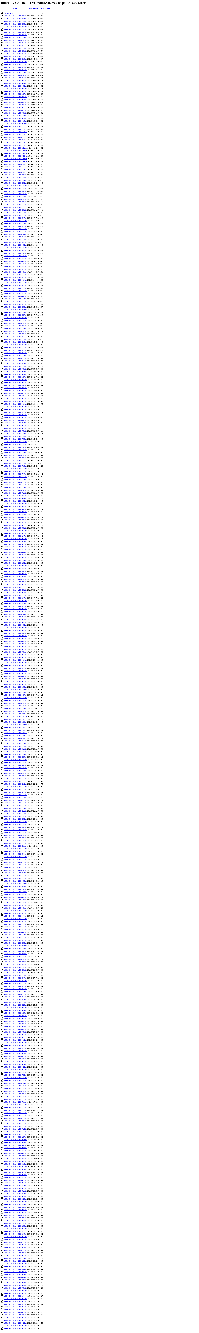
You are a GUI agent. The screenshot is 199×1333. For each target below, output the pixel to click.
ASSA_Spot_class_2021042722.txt (15, 1132)
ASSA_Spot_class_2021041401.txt (15, 245)
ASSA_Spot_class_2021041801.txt (15, 498)
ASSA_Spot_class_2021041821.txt (15, 552)
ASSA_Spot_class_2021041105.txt (15, 134)
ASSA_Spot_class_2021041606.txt (15, 385)
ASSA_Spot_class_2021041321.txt (15, 234)
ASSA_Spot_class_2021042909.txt (15, 1226)
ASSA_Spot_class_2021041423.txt (15, 304)
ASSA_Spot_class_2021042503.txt (15, 951)
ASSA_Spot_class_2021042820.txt (15, 1191)
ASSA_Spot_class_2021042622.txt (15, 1067)
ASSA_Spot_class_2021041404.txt (15, 253)
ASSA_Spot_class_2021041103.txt (15, 132)
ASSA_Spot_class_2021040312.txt (15, 16)
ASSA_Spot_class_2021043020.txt (15, 1320)
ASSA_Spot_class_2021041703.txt (15, 439)
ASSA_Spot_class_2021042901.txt (15, 1204)
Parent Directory (9, 13)
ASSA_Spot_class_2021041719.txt (15, 482)
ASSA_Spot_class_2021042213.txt (15, 787)
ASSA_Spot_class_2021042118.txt (15, 735)
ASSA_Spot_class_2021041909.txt (15, 582)
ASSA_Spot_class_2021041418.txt (15, 291)
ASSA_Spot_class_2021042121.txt (15, 743)
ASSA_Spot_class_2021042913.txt (15, 1237)
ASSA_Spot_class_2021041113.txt (15, 151)
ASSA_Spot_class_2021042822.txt (15, 1196)
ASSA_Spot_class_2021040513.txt (15, 51)
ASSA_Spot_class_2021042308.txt (15, 838)
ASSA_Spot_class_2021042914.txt (15, 1239)
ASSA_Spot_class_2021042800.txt (15, 1137)
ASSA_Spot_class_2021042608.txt (15, 1029)
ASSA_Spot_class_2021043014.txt (15, 1304)
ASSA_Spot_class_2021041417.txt (15, 288)
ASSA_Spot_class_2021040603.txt (15, 89)
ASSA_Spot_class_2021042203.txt (15, 760)
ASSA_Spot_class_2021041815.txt (15, 536)
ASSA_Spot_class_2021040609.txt (15, 105)
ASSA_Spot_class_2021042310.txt (15, 843)
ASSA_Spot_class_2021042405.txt (15, 894)
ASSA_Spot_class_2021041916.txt (15, 601)
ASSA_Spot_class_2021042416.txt (15, 921)
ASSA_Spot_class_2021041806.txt (15, 512)
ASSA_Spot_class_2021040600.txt (15, 80)
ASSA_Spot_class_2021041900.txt (15, 557)
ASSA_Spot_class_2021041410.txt (15, 269)
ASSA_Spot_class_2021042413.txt (15, 913)
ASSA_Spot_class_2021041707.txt (15, 450)
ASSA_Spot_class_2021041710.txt (15, 458)
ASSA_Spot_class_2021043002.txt (15, 1272)
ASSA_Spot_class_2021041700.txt (15, 431)
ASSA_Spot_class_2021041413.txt (15, 277)
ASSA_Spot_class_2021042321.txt (15, 873)
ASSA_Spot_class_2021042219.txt (15, 803)
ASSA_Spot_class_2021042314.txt (15, 854)
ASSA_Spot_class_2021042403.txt (15, 889)
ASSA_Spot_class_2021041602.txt (15, 374)
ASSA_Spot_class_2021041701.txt (15, 434)
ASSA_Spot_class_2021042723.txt (15, 1134)
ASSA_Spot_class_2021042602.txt (15, 1013)
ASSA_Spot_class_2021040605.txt (15, 94)
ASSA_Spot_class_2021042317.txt (15, 862)
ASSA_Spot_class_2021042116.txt (15, 730)
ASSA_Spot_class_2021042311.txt (15, 846)
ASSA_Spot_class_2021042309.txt (15, 840)
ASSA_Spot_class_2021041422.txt (15, 301)
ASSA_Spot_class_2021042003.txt (15, 630)
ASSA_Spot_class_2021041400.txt (15, 242)
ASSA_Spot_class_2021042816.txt (15, 1180)
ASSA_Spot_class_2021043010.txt (15, 1293)
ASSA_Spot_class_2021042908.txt (15, 1223)
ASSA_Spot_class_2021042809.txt (15, 1161)
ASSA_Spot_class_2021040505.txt (15, 29)
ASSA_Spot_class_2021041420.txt (15, 296)
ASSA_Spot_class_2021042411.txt (15, 908)
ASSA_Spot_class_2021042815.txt (15, 1177)
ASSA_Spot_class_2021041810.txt (15, 522)
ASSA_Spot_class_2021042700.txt (15, 1072)
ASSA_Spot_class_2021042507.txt (15, 962)
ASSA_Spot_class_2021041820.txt (15, 549)
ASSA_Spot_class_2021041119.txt (15, 161)
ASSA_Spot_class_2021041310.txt (15, 204)
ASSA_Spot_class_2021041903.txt (15, 566)
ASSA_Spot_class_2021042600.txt (15, 1008)
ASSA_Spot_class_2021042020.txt (15, 676)
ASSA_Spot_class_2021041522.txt (15, 366)
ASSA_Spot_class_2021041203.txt (15, 177)
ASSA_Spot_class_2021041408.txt (15, 264)
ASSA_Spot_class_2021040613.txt (15, 113)
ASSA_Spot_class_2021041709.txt (15, 455)
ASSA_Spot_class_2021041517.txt (15, 353)
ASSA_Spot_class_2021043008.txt (15, 1288)
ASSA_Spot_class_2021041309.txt (15, 202)
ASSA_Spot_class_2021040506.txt (15, 32)
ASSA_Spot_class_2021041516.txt (15, 350)
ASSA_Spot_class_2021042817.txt (15, 1183)
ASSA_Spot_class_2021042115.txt (15, 727)
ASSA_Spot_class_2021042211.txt (15, 781)
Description (47, 8)
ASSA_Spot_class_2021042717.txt (15, 1118)
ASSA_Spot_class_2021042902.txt (15, 1207)
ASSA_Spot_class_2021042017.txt (15, 668)
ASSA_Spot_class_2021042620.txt (15, 1061)
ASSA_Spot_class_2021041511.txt (15, 336)
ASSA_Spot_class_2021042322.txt (15, 876)
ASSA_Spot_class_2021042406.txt (15, 897)
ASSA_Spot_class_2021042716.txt (15, 1115)
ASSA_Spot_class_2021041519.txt (15, 358)
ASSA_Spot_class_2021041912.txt (15, 590)
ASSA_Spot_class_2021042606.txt (15, 1024)
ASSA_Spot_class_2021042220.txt (15, 805)
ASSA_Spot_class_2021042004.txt (15, 633)
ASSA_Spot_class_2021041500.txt (15, 307)
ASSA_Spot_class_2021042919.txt (15, 1253)
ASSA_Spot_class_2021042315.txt (15, 857)
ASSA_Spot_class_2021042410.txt (15, 905)
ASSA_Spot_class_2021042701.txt (15, 1075)
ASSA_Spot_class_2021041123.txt (15, 172)
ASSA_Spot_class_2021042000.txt (15, 622)
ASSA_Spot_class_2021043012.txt (15, 1299)
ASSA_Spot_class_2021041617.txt (15, 412)
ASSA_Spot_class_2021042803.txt (15, 1145)
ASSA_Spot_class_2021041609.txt (15, 390)
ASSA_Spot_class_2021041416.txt (15, 285)
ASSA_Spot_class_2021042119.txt (15, 738)
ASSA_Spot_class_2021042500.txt (15, 943)
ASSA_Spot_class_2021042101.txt (15, 690)
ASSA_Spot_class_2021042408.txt (15, 902)
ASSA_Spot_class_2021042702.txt (15, 1078)
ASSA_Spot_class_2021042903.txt (15, 1210)
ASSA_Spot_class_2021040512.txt (15, 48)
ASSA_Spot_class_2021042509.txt (15, 967)
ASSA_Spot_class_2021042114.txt (15, 725)
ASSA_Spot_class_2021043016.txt (15, 1309)
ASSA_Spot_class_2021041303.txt (15, 186)
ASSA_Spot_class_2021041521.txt (15, 363)
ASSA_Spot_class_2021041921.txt (15, 614)
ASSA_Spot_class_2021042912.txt (15, 1234)
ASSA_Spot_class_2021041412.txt (15, 275)
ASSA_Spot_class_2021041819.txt (15, 547)
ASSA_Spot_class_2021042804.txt (15, 1148)
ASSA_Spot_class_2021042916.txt (15, 1245)
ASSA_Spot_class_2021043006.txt (15, 1282)
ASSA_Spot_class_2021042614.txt (15, 1045)
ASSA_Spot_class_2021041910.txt (15, 584)
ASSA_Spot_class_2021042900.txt (15, 1202)
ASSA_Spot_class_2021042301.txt (15, 819)
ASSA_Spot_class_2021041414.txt (15, 280)
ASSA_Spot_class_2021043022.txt (15, 1326)
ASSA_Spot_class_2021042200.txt (15, 752)
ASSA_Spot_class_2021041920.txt (15, 611)
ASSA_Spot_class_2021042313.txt (15, 851)
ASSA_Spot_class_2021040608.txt (15, 102)
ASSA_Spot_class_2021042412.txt (15, 911)
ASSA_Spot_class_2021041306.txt (15, 194)
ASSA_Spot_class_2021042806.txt (15, 1153)
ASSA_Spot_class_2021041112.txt (15, 148)
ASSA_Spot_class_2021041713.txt (15, 466)
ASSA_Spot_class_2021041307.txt (15, 196)
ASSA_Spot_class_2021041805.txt (15, 509)
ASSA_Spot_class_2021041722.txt (15, 490)
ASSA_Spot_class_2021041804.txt (15, 506)
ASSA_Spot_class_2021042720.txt (15, 1126)
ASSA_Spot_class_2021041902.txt (15, 563)
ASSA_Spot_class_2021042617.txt (15, 1053)
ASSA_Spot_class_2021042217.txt (15, 797)
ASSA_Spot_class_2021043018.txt (15, 1315)
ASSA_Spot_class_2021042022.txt (15, 681)
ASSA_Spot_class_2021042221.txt (15, 808)
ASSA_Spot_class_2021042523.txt (15, 1005)
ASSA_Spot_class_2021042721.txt (15, 1129)
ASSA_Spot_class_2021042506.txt (15, 959)
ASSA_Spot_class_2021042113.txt (15, 722)
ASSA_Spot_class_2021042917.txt (15, 1247)
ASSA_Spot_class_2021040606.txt (15, 97)
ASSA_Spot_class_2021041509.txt (15, 331)
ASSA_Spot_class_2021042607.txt (15, 1026)
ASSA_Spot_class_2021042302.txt (15, 822)
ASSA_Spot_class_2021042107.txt (15, 706)
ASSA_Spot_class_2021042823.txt (15, 1199)
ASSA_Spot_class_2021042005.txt (15, 636)
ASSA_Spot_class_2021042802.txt (15, 1142)
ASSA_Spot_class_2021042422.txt (15, 937)
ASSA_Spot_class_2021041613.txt (15, 401)
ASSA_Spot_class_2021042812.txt (15, 1169)
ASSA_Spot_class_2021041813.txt (15, 531)
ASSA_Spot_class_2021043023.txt (15, 1328)
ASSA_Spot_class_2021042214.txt (15, 789)
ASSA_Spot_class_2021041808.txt (15, 517)
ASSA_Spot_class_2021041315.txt (15, 218)
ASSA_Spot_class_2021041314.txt (15, 215)
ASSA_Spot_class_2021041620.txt (15, 420)
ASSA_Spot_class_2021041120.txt (15, 164)
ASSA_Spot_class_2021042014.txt (15, 660)
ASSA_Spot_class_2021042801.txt (15, 1140)
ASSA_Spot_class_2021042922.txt (15, 1261)
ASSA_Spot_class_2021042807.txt (15, 1156)
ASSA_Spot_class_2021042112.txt (15, 719)
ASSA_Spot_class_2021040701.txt (15, 116)
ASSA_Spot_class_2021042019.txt (15, 673)
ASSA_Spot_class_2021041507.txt (15, 326)
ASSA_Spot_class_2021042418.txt (15, 927)
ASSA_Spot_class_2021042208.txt (15, 773)
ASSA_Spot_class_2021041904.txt (15, 568)
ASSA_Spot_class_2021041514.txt (15, 345)
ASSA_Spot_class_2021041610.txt (15, 393)
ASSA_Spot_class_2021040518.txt (15, 64)
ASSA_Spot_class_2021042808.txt (15, 1158)
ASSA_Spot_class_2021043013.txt (15, 1301)
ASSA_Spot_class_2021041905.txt (15, 571)
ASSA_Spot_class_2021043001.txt (15, 1269)
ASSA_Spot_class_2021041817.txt (15, 541)
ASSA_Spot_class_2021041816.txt (15, 539)
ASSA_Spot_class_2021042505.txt (15, 956)
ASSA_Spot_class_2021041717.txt (15, 477)
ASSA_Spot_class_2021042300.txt (15, 816)
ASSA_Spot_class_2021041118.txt (15, 159)
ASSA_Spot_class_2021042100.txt (15, 687)
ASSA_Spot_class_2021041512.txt (15, 339)
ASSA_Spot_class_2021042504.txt (15, 954)
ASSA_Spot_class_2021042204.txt (15, 762)
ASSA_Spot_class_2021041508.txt (15, 328)
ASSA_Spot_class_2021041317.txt (15, 223)
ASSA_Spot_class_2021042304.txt (15, 827)
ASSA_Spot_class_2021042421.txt (15, 935)
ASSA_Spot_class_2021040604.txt (15, 91)
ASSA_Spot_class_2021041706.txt (15, 447)
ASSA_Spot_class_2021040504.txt (15, 27)
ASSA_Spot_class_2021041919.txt (15, 609)
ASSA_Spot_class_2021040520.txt (15, 70)
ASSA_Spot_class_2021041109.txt (15, 145)
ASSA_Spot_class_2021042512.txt (15, 975)
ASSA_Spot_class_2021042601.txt (15, 1010)
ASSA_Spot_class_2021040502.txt (15, 21)
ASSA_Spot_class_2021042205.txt (15, 765)
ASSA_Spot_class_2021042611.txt (15, 1037)
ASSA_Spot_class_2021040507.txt (15, 35)
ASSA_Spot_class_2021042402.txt (15, 886)
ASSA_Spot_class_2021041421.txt (15, 299)
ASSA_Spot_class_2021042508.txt (15, 964)
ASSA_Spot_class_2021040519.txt (15, 67)
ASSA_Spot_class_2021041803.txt (15, 504)
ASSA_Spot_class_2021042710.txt (15, 1099)
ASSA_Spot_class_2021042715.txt (15, 1113)
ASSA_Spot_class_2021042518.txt (15, 991)
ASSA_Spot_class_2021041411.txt (15, 272)
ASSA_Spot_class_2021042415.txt (15, 919)
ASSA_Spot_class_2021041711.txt (15, 460)
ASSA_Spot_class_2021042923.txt (15, 1264)
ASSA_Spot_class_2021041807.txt (15, 514)
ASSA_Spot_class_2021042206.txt (15, 768)
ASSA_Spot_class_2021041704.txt (15, 442)
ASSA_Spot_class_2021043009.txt (15, 1291)
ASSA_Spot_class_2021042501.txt (15, 946)
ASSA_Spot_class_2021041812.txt (15, 528)
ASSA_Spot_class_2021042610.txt (15, 1035)
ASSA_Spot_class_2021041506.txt (15, 323)
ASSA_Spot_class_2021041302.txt (15, 183)
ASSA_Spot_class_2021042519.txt (15, 994)
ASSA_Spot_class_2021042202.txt (15, 757)
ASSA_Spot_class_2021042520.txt (15, 997)
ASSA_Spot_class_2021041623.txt (15, 428)
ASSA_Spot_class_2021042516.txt (15, 986)
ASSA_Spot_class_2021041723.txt (15, 493)
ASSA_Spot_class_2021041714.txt (15, 469)
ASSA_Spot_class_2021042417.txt (15, 924)
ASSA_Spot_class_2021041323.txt (15, 239)
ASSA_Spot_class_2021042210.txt (15, 778)
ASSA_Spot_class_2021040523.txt (15, 78)
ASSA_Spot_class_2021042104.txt (15, 698)
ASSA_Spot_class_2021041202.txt (15, 175)
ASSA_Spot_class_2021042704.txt (15, 1083)
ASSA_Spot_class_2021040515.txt (15, 56)
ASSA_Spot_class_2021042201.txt (15, 754)
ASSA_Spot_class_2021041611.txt (15, 396)
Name (15, 8)
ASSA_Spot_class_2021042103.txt (15, 695)
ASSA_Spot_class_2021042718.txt (15, 1121)
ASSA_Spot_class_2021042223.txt (15, 814)
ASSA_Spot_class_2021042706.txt (15, 1088)
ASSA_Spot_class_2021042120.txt (15, 741)
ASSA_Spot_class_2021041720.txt (15, 485)
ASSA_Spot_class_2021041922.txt (15, 617)
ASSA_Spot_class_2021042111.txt (15, 716)
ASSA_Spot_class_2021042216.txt (15, 795)
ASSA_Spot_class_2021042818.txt (15, 1185)
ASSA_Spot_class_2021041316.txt (15, 221)
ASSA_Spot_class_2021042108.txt (15, 708)
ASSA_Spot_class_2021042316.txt (15, 859)
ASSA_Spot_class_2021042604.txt (15, 1018)
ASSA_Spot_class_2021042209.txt (15, 776)
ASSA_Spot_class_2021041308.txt (15, 199)
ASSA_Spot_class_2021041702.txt (15, 436)
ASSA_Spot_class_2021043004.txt (15, 1277)
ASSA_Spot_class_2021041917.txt (15, 603)
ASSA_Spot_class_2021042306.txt (15, 832)
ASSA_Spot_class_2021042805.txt (15, 1150)
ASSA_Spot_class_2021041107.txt (15, 140)
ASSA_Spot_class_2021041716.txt (15, 474)
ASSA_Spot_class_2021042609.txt (15, 1032)
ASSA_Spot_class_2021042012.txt (15, 655)
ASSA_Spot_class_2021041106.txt (15, 137)
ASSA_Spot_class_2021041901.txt (15, 560)
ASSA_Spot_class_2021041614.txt (15, 404)
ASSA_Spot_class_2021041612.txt (15, 398)
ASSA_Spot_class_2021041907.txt (15, 576)
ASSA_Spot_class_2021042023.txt (15, 684)
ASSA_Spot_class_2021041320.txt (15, 231)
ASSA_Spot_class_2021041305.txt (15, 191)
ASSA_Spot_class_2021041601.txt (15, 372)
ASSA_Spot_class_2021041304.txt (15, 188)
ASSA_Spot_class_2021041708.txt (15, 452)
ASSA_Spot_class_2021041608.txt (15, 388)
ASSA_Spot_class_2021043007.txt (15, 1285)
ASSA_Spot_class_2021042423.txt (15, 940)
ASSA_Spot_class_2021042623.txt (15, 1070)
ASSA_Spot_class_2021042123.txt (15, 749)
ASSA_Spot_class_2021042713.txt (15, 1107)
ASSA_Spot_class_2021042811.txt (15, 1167)
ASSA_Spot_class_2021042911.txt (15, 1231)
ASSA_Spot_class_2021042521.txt (15, 999)
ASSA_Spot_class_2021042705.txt (15, 1086)
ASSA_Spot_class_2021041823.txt (15, 555)
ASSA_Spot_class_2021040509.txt (15, 40)
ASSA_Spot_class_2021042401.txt (15, 884)
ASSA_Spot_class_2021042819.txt (15, 1188)
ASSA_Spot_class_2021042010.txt (15, 649)
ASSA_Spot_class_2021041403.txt (15, 250)
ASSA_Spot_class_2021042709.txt (15, 1096)
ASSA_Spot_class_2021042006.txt (15, 638)
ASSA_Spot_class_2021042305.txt (15, 830)
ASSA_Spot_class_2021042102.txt (15, 692)
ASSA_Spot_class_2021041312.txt (15, 210)
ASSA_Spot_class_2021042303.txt (15, 824)
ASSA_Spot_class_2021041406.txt (15, 258)
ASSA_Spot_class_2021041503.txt (15, 315)
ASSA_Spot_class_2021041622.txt (15, 425)
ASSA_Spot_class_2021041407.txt (15, 261)
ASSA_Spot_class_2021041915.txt (15, 598)
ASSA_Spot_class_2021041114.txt (15, 153)
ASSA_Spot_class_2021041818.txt (15, 544)
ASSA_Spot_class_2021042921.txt (15, 1258)
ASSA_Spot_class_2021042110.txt (15, 714)
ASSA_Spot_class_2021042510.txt (15, 970)
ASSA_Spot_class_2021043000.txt (15, 1266)
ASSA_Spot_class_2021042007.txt (15, 641)
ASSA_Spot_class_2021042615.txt (15, 1048)
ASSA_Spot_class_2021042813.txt (15, 1172)
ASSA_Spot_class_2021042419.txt (15, 929)
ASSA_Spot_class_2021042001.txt (15, 625)
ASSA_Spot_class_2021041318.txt (15, 226)
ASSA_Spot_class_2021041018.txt (15, 121)
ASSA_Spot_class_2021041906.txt (15, 574)
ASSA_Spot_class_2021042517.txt (15, 989)
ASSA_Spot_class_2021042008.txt (15, 644)
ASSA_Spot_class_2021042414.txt (15, 916)
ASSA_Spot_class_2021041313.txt (15, 213)
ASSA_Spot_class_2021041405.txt (15, 256)
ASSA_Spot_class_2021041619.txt (15, 417)
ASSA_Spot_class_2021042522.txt (15, 1002)
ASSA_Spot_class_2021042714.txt (15, 1110)
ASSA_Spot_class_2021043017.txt (15, 1312)
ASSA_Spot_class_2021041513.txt (15, 342)
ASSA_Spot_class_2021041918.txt (15, 606)
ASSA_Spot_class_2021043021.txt (15, 1323)
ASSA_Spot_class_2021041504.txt (15, 318)
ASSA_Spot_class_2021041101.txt (15, 126)
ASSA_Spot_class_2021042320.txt (15, 870)
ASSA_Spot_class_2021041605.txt (15, 382)
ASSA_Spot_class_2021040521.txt (15, 72)
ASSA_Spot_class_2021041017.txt (15, 118)
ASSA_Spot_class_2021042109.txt (15, 711)
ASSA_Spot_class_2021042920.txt (15, 1256)
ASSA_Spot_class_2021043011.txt (15, 1296)
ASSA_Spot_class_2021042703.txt (15, 1080)
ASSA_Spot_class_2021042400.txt (15, 881)
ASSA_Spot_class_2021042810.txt (15, 1164)
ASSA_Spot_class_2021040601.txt (15, 83)
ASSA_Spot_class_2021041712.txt (15, 463)
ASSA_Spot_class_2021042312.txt (15, 849)
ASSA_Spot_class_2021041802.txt (15, 501)
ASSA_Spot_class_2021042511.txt (15, 973)
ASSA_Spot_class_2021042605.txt (15, 1021)
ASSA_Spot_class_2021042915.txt (15, 1242)
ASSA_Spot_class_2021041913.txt (15, 593)
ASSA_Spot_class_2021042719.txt (15, 1123)
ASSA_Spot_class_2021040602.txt (15, 86)
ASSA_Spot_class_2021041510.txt (15, 334)
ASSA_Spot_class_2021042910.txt (15, 1229)
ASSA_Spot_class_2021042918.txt (15, 1250)
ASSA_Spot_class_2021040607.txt (15, 99)
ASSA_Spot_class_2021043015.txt (15, 1307)
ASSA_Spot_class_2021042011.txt (15, 652)
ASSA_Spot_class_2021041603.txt (15, 377)
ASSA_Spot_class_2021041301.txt (15, 180)
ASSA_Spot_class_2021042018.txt (15, 671)
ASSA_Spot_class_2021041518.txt (15, 355)
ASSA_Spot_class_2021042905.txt (15, 1215)
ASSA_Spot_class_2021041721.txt (15, 487)
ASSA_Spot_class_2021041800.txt (15, 496)
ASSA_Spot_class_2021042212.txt (15, 784)
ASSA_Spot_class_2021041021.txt (15, 124)
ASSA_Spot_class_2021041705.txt (15, 444)
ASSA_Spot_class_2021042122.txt (15, 746)
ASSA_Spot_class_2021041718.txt (15, 479)
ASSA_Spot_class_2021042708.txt (15, 1094)
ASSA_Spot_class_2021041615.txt (15, 407)
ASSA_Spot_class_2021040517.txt (15, 62)
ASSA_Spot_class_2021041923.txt (15, 619)
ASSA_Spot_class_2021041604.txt (15, 380)
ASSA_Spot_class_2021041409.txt (15, 266)
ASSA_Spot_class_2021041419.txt (15, 293)
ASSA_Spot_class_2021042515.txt (15, 983)
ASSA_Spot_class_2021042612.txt (15, 1040)
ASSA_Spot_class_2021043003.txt (15, 1274)
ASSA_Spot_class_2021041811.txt (15, 525)
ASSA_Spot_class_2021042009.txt (15, 646)
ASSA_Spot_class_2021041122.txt (15, 169)
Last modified (33, 8)
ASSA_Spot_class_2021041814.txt (15, 533)
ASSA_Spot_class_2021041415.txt (15, 283)
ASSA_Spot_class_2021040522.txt (15, 75)
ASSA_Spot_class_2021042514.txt (15, 981)
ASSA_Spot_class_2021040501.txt (15, 18)
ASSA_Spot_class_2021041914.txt (15, 595)
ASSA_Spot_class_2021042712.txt (15, 1105)
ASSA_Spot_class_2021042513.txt (15, 978)
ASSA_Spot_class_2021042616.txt (15, 1051)
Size (41, 8)
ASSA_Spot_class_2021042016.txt (15, 665)
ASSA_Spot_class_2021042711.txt (15, 1102)
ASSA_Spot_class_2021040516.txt (15, 59)
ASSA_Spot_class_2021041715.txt (15, 471)
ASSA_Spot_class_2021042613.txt (15, 1043)
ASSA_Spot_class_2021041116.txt (15, 156)
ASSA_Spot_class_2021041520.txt (15, 361)
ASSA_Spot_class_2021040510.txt (15, 43)
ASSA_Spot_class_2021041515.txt (15, 347)
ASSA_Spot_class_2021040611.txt (15, 107)
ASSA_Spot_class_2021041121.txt (15, 167)
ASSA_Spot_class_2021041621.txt (15, 423)
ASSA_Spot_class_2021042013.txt (15, 657)
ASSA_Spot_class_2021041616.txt (15, 409)
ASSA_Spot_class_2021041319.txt (15, 229)
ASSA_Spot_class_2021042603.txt (15, 1016)
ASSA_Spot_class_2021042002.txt (15, 628)
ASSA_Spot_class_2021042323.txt (15, 878)
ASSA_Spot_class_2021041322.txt (15, 237)
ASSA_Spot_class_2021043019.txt (15, 1317)
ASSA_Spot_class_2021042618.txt (15, 1056)
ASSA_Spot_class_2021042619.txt (15, 1059)
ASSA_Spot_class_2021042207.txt (15, 770)
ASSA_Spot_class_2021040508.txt (15, 37)
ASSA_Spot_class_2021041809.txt (15, 520)
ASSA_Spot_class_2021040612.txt (15, 110)
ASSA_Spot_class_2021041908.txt (15, 579)
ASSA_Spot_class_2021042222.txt (15, 811)
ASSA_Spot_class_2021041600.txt (15, 369)
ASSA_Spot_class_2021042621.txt (15, 1064)
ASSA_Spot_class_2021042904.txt (15, 1212)
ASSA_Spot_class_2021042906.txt (15, 1218)
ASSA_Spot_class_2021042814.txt (15, 1175)
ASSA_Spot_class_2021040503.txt (15, 24)
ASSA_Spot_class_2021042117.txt (15, 733)
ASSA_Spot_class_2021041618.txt (15, 415)
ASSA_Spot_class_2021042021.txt (15, 679)
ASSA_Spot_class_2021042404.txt (15, 892)
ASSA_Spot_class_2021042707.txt (15, 1091)
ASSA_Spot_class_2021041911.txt (15, 587)
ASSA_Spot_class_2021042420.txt (15, 932)
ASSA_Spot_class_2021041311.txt (15, 207)
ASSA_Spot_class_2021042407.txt (15, 900)
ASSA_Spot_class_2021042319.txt (15, 867)
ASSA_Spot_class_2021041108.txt (15, 142)
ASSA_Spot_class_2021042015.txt (15, 663)
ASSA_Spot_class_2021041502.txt (15, 312)
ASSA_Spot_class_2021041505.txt (15, 320)
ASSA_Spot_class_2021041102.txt (15, 129)
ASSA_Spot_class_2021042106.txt (15, 703)
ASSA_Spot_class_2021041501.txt (15, 310)
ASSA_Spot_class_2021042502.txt (15, 948)
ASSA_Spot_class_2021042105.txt (15, 700)
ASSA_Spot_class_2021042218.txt (15, 800)
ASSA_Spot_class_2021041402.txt (15, 248)
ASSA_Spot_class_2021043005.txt (15, 1280)
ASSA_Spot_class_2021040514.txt (15, 54)
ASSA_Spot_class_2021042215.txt (15, 792)
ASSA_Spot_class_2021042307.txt (15, 835)
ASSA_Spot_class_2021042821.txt (15, 1194)
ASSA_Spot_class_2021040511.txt (15, 45)
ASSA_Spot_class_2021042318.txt (15, 865)
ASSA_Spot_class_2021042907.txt (15, 1220)
